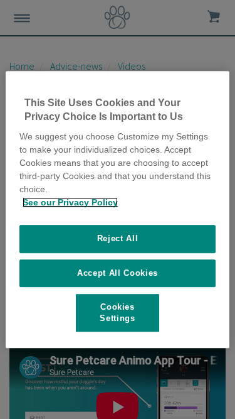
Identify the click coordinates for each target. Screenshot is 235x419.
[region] (117, 210)
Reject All (117, 238)
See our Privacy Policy (70, 202)
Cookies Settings (117, 312)
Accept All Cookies (117, 273)
